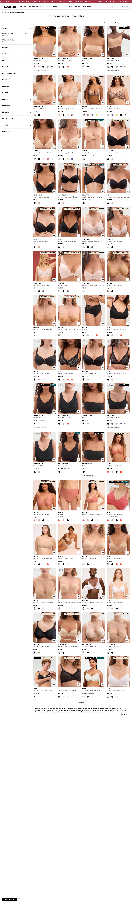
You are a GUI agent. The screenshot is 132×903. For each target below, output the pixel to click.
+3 (52, 66)
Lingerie (55, 7)
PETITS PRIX (23, 7)
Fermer (19, 899)
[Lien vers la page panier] (122, 7)
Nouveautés (86, 7)
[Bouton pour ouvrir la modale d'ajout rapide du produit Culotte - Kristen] (102, 323)
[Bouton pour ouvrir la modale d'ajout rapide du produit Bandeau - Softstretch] (102, 54)
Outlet (77, 7)
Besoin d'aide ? (10, 899)
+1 (101, 115)
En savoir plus (123, 714)
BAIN (70, 7)
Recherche (101, 7)
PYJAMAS (64, 7)
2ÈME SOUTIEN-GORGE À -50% (39, 7)
